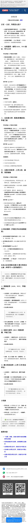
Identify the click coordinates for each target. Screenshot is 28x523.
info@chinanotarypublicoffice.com (15, 469)
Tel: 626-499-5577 (11, 472)
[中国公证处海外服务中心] (10, 10)
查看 (21, 20)
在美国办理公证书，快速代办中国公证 (15, 446)
